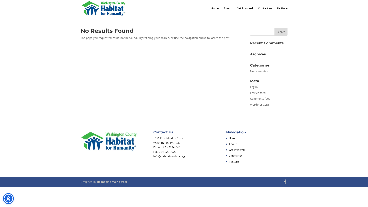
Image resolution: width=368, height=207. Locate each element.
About (228, 8)
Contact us (265, 8)
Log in (254, 87)
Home (215, 8)
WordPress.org (259, 104)
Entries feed (258, 93)
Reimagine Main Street (112, 182)
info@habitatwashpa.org (169, 156)
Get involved (245, 8)
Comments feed (260, 98)
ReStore (282, 8)
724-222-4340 (171, 147)
